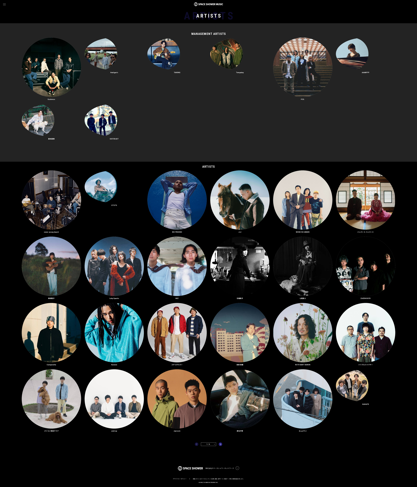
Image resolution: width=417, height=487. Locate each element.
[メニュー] (4, 4)
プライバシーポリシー (180, 479)
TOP (413, 482)
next (220, 444)
